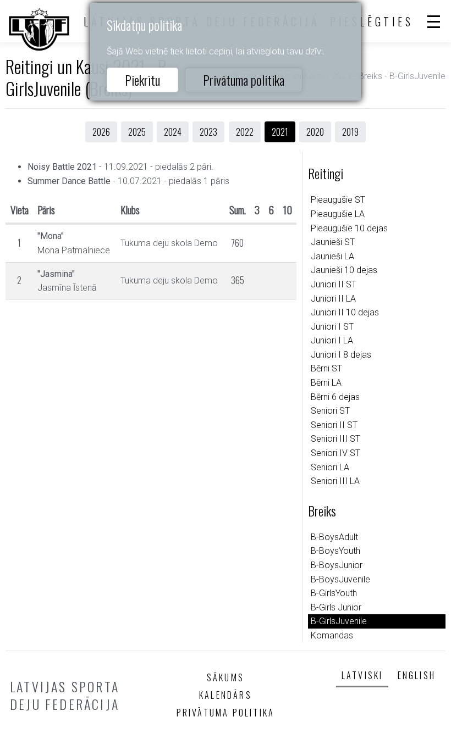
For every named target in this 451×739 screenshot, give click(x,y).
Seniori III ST (335, 439)
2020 (315, 131)
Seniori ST (330, 410)
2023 (208, 131)
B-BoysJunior (336, 565)
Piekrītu (142, 80)
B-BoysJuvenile (340, 579)
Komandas (332, 635)
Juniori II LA (333, 298)
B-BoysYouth (335, 551)
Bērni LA (326, 382)
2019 (350, 131)
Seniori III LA (335, 481)
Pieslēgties (372, 21)
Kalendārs (225, 695)
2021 (280, 131)
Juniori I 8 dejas (341, 354)
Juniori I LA (332, 340)
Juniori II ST (333, 284)
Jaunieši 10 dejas (344, 270)
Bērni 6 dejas (335, 397)
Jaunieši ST (333, 242)
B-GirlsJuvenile (339, 621)
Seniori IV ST (335, 453)
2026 (101, 131)
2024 (173, 131)
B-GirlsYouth (334, 593)
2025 (137, 131)
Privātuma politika (243, 80)
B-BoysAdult (334, 537)
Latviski (362, 675)
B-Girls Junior (336, 607)
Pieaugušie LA (338, 214)
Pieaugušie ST (338, 200)
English (417, 675)
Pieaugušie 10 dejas (349, 228)
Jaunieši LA (332, 256)
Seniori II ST (334, 425)
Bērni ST (326, 368)
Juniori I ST (332, 326)
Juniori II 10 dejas (345, 312)
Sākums (225, 677)
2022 (245, 131)
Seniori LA (330, 467)
